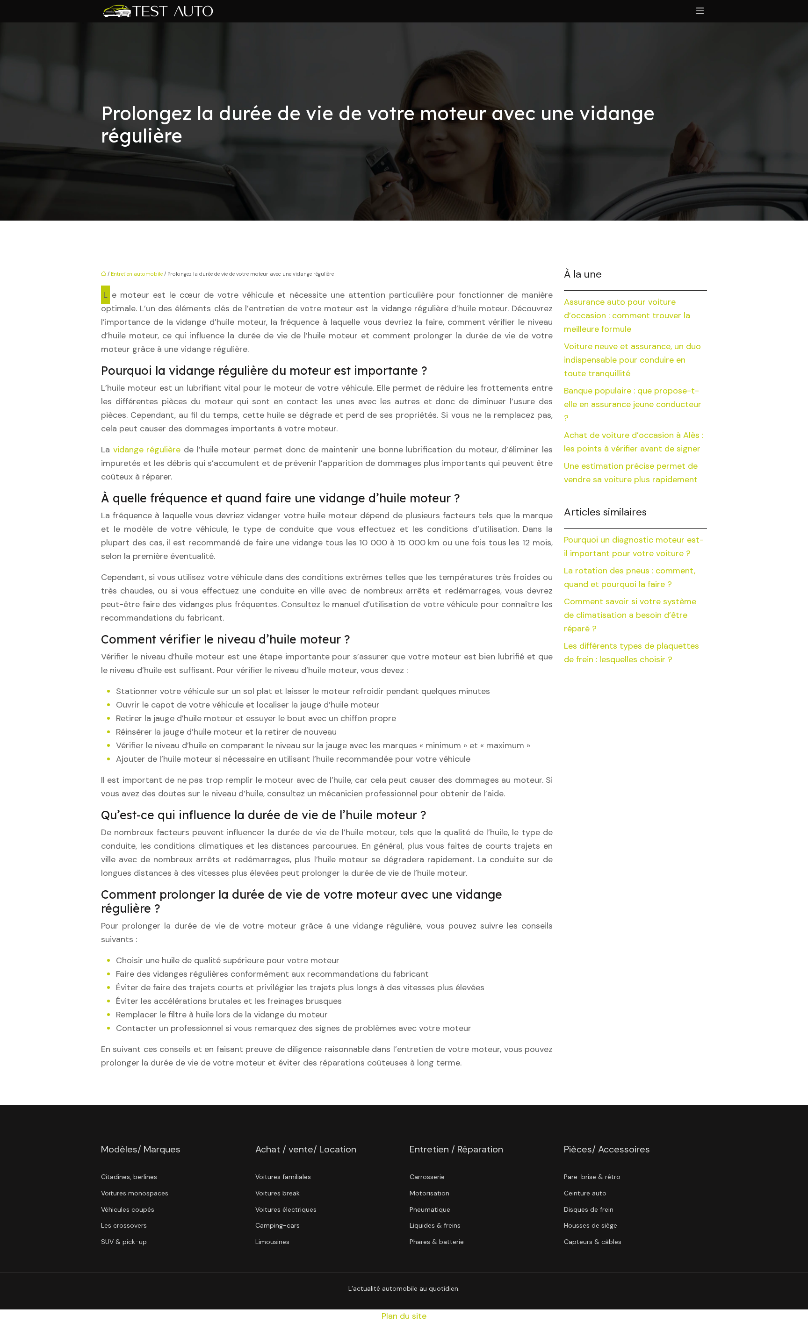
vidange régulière (147, 449)
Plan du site (404, 1316)
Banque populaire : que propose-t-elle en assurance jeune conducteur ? (632, 404)
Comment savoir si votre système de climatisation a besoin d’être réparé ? (630, 615)
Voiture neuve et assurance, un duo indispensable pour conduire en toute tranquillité (632, 360)
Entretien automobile (137, 274)
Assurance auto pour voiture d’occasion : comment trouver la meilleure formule (627, 315)
